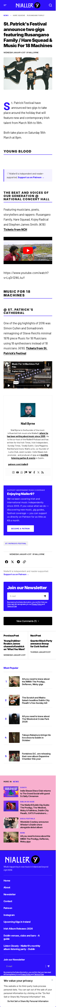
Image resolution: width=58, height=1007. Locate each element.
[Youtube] (17, 472)
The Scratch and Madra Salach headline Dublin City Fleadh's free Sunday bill (36, 700)
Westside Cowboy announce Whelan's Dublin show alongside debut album (34, 825)
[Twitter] (38, 472)
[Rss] (42, 472)
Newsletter (10, 894)
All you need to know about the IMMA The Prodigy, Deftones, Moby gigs (36, 682)
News (6, 15)
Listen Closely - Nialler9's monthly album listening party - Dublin (22, 947)
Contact (8, 901)
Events (23, 787)
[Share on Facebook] (7, 562)
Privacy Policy (37, 604)
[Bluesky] (30, 472)
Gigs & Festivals (27, 819)
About (7, 887)
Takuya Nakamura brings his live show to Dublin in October (36, 738)
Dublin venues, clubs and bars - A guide (22, 937)
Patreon (8, 908)
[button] (5, 5)
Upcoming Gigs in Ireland (17, 921)
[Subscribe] (45, 596)
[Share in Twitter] (12, 562)
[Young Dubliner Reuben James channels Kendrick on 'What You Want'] (16, 645)
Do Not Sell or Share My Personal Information (27, 1001)
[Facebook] (34, 472)
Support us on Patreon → (31, 177)
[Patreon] (26, 472)
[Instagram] (13, 472)
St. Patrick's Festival (15, 543)
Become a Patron (20, 528)
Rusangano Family (35, 15)
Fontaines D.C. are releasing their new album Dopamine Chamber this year (36, 756)
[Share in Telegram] (18, 562)
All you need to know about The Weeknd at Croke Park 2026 (36, 719)
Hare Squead (19, 15)
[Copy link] (24, 562)
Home (7, 880)
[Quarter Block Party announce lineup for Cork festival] (40, 645)
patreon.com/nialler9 (18, 464)
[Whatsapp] (21, 472)
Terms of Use (12, 606)
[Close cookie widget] (52, 980)
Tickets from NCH (15, 229)
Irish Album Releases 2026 (18, 928)
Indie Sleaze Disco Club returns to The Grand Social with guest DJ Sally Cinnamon (35, 793)
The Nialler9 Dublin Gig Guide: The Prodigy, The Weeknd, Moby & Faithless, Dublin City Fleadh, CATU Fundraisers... (35, 809)
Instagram (9, 914)
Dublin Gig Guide (27, 802)
